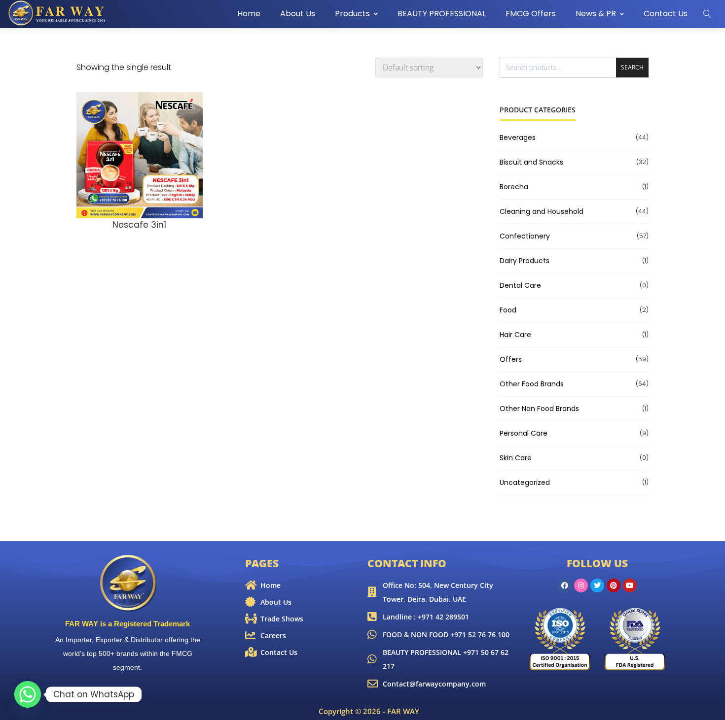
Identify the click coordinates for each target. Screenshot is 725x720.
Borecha (514, 187)
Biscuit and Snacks (531, 162)
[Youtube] (630, 585)
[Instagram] (581, 585)
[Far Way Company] (58, 13)
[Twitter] (597, 585)
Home (248, 13)
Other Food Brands (532, 384)
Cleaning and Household (541, 211)
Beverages (518, 137)
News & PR (596, 13)
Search (632, 67)
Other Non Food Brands (539, 408)
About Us (297, 13)
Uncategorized (525, 482)
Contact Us (666, 13)
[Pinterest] (613, 585)
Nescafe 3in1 (139, 225)
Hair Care (515, 335)
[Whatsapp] (27, 694)
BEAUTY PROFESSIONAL (442, 13)
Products (352, 13)
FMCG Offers (531, 13)
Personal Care (523, 433)
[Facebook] (565, 585)
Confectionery (525, 236)
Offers (511, 359)
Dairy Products (524, 261)
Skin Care (516, 458)
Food (508, 310)
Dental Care (520, 285)
